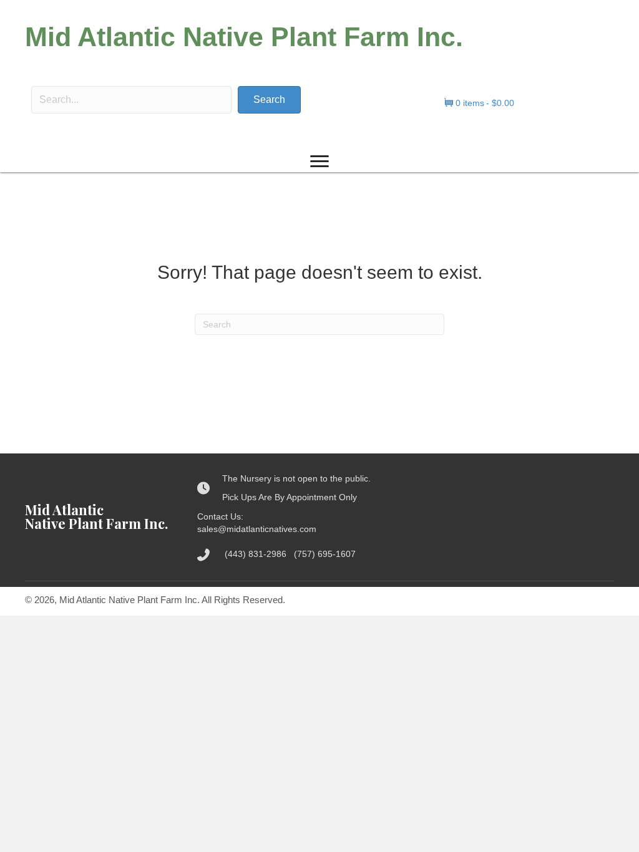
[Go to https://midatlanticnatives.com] (98, 516)
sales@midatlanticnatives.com (256, 529)
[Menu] (319, 161)
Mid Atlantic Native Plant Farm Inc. (244, 37)
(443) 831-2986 (259, 554)
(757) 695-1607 (325, 554)
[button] (269, 100)
